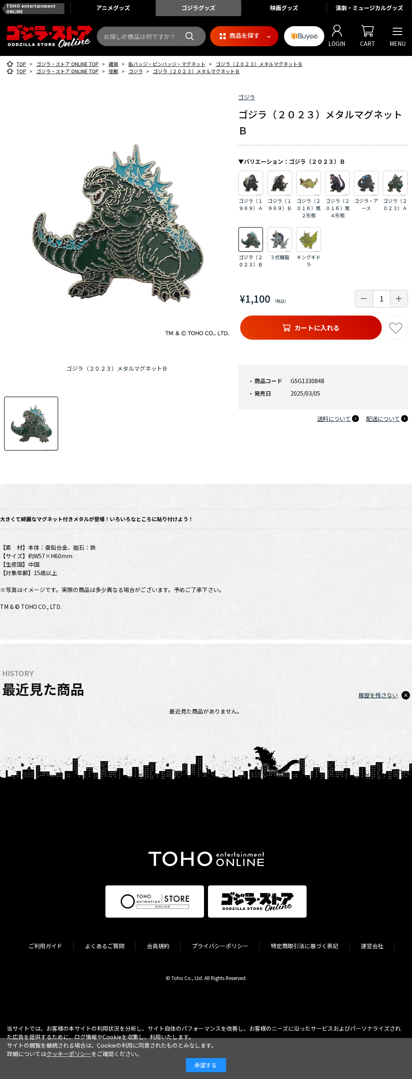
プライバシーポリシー (220, 946)
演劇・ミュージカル (369, 8)
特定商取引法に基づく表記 (304, 946)
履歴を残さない (378, 695)
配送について (383, 419)
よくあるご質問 (104, 946)
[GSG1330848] (31, 423)
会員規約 (158, 946)
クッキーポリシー (68, 1054)
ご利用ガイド (45, 946)
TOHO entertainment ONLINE (31, 8)
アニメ (113, 8)
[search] (189, 36)
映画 (284, 8)
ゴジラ (246, 97)
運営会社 (372, 946)
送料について (334, 419)
